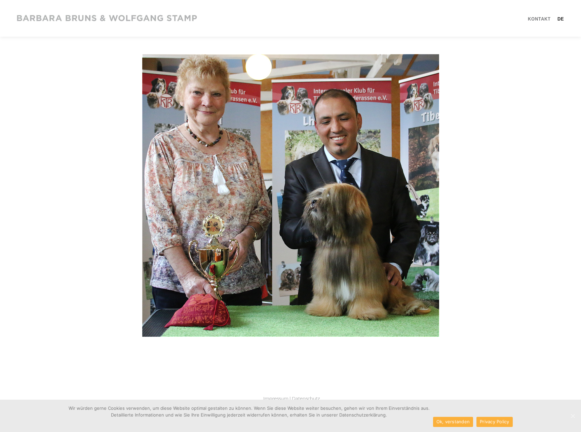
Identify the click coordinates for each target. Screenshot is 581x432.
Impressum (275, 398)
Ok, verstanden (453, 421)
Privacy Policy (494, 421)
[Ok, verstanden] (572, 415)
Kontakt (539, 19)
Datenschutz (306, 398)
